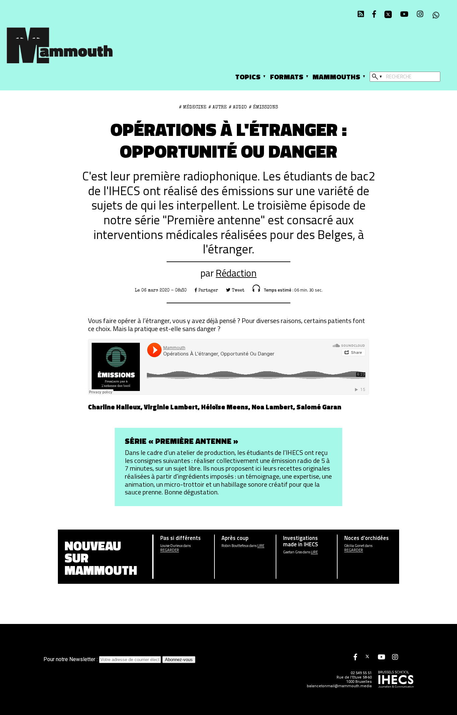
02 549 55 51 (361, 673)
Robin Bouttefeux (235, 546)
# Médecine (192, 107)
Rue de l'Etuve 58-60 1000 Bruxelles (354, 679)
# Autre (217, 107)
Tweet (238, 290)
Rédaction (236, 272)
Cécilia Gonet (354, 546)
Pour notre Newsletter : (71, 659)
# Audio (238, 107)
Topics (248, 76)
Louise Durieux (171, 546)
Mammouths (336, 76)
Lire (260, 546)
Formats (286, 76)
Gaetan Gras (292, 552)
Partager (207, 290)
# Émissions (263, 107)
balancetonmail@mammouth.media (339, 686)
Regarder (169, 550)
